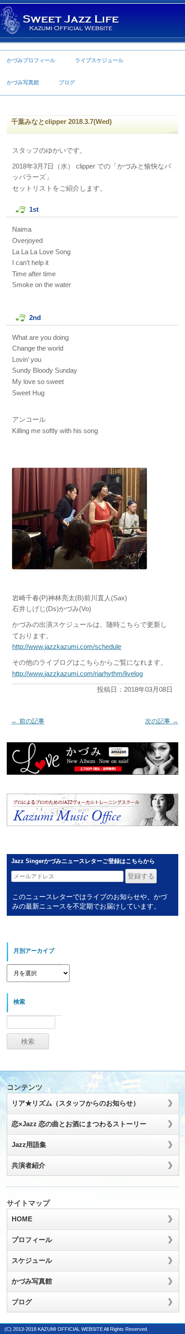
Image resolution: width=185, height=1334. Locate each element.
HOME (22, 1219)
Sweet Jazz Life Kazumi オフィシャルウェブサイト (60, 20)
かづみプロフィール (31, 60)
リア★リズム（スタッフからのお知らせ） (76, 1103)
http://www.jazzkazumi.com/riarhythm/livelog (77, 673)
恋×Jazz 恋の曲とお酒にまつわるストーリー (79, 1124)
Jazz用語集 (29, 1144)
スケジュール (32, 1260)
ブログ (67, 82)
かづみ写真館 (23, 82)
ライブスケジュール (99, 60)
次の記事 (161, 721)
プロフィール (32, 1239)
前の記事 (27, 721)
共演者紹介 (28, 1165)
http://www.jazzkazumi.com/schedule (66, 646)
